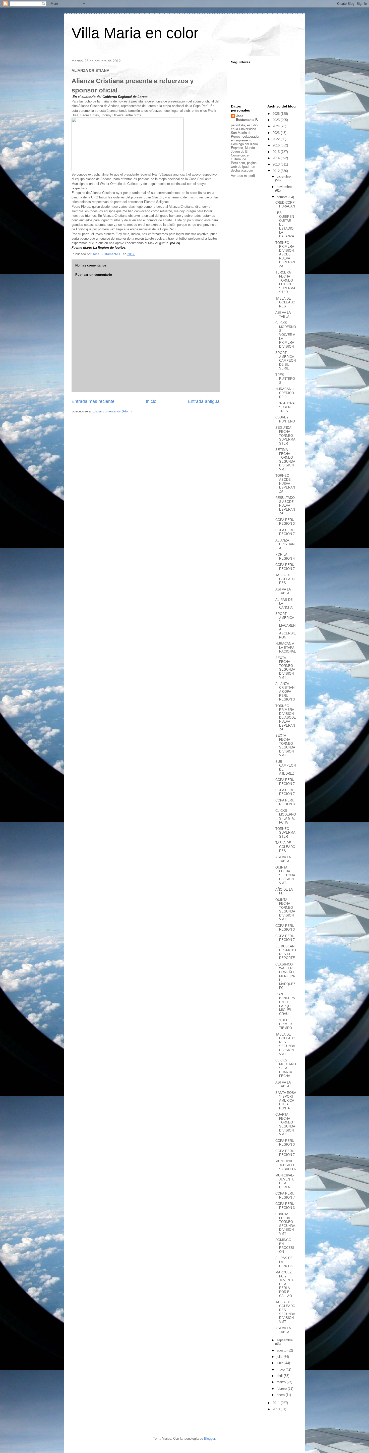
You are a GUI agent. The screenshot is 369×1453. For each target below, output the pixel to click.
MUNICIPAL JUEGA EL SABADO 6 (285, 1165)
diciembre (284, 176)
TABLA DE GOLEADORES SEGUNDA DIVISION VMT (285, 1044)
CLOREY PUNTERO (285, 419)
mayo (281, 1369)
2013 (277, 164)
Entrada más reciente (93, 401)
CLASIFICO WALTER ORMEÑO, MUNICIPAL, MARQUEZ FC (285, 976)
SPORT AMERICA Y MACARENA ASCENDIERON (285, 625)
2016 (277, 145)
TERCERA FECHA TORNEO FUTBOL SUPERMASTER (285, 282)
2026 (277, 114)
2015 (277, 152)
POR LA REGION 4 (285, 556)
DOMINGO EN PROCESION (284, 1246)
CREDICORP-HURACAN (285, 204)
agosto (282, 1350)
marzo (282, 1382)
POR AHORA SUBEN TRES (284, 407)
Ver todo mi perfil (243, 176)
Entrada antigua (204, 401)
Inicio (151, 401)
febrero (282, 1388)
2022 (277, 139)
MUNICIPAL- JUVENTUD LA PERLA (284, 1181)
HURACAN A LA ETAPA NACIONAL (285, 647)
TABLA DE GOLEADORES (285, 302)
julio (280, 1357)
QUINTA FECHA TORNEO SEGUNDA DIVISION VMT (285, 909)
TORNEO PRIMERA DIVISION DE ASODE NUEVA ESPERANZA (285, 717)
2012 (277, 171)
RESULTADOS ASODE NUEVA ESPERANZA (285, 505)
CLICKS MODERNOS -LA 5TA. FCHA (285, 816)
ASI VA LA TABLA (283, 314)
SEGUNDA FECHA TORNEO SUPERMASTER (285, 435)
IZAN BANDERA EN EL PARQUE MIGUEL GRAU (285, 1004)
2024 (277, 126)
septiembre (285, 1340)
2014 (277, 158)
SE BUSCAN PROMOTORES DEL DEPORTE (285, 952)
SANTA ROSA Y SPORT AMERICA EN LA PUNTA (285, 1100)
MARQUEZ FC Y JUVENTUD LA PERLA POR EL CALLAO (284, 1284)
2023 (277, 133)
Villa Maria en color (135, 33)
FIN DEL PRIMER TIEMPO (283, 1024)
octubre (282, 197)
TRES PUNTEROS (285, 379)
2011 (277, 1403)
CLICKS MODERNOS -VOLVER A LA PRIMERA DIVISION (285, 334)
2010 (277, 1409)
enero (281, 1395)
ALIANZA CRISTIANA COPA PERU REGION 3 (285, 691)
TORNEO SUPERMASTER (285, 832)
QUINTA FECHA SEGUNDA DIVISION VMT (285, 875)
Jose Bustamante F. (247, 118)
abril (280, 1376)
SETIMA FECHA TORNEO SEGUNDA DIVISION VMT (285, 459)
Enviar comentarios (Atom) (112, 411)
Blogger (209, 1438)
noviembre (284, 187)
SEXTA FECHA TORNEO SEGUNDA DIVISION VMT (285, 667)
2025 (277, 120)
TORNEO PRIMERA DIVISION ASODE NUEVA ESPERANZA (285, 254)
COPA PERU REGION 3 (285, 522)
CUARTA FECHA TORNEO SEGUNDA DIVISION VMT (285, 1124)
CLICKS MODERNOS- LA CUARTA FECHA (285, 1068)
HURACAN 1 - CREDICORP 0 (285, 393)
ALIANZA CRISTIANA (284, 544)
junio (280, 1363)
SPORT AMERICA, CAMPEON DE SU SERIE (285, 360)
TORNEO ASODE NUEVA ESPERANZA (285, 483)
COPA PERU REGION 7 (285, 532)
